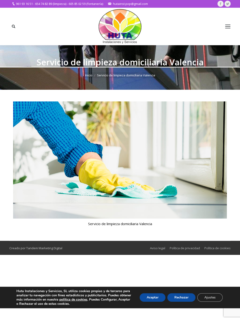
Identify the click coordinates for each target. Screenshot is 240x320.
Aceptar (152, 297)
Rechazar (181, 297)
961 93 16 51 (24, 4)
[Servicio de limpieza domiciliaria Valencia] (120, 160)
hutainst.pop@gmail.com (130, 4)
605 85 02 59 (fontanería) (86, 4)
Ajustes (210, 297)
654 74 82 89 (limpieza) (50, 4)
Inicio (88, 75)
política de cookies (73, 299)
